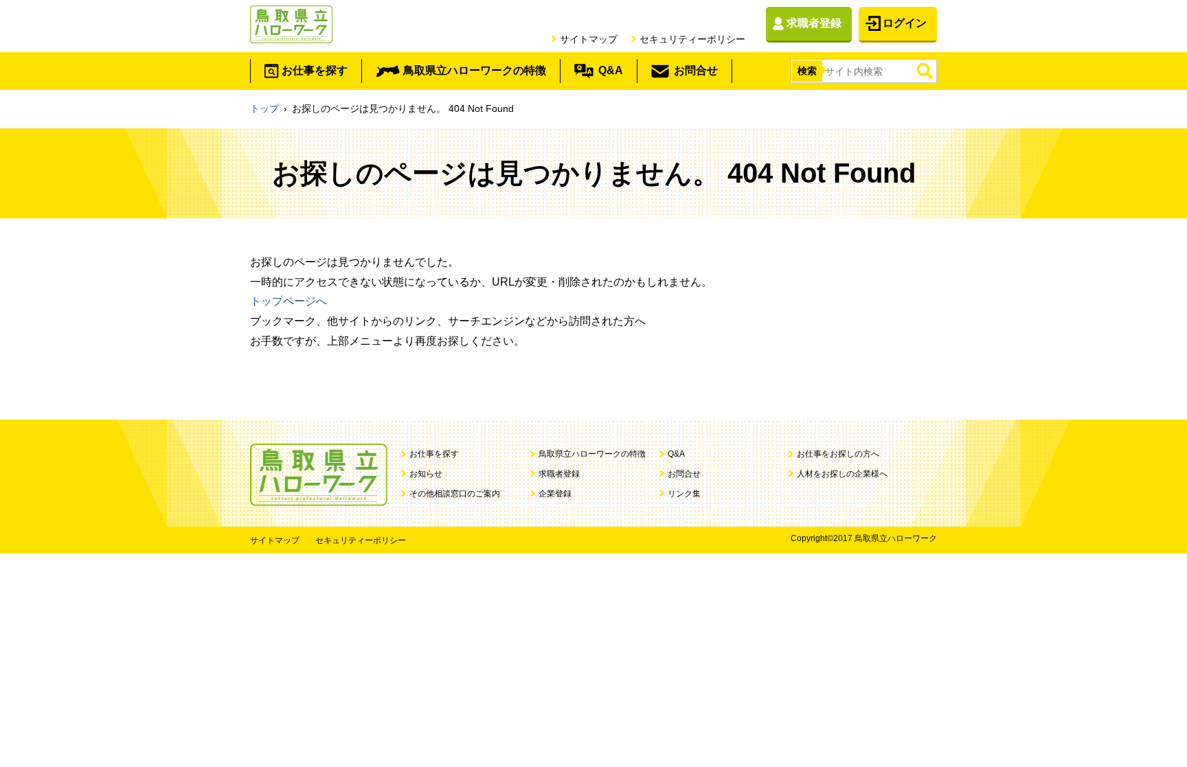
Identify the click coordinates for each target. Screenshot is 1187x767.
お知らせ (425, 474)
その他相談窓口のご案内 (454, 494)
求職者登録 (814, 23)
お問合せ (696, 70)
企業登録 (555, 494)
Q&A (610, 70)
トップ (264, 108)
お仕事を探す (315, 70)
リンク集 (684, 494)
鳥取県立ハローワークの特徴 (474, 70)
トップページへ (288, 301)
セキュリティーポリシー (692, 39)
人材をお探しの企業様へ (842, 474)
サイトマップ (589, 39)
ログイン (905, 23)
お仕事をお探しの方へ (838, 454)
